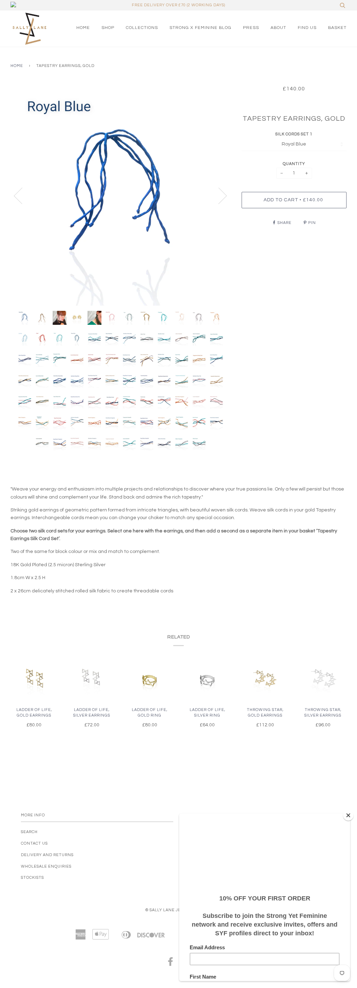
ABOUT (278, 27)
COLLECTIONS (142, 27)
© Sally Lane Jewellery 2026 (178, 910)
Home (16, 66)
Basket (337, 27)
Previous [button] (22, 195)
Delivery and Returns (47, 855)
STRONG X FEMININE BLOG (200, 27)
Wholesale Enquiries (46, 866)
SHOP (107, 27)
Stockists (32, 878)
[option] (120, 195)
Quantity (294, 164)
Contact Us (34, 843)
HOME (83, 27)
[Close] (348, 815)
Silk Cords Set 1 (293, 134)
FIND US (307, 27)
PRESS (251, 27)
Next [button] (218, 195)
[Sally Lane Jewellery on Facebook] (170, 964)
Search (29, 832)
